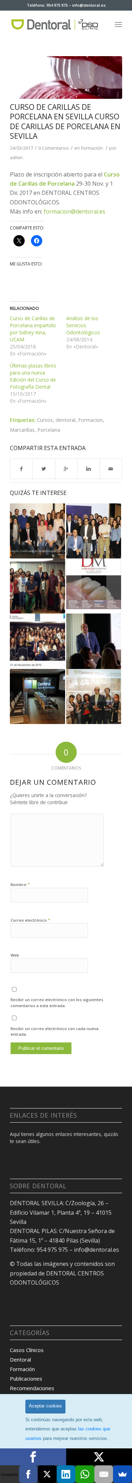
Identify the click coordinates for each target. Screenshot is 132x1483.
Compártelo (33, 1456)
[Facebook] (28, 1474)
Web (15, 955)
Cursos (45, 420)
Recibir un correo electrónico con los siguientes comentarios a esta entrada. (57, 1002)
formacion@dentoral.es (74, 211)
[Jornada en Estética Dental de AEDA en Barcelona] (37, 641)
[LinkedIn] (66, 1474)
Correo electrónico (30, 920)
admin (16, 157)
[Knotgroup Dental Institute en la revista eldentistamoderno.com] (93, 586)
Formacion (90, 420)
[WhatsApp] (84, 1474)
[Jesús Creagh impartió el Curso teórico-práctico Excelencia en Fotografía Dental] (93, 696)
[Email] (103, 1474)
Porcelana (48, 429)
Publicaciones (26, 1378)
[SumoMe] (122, 1474)
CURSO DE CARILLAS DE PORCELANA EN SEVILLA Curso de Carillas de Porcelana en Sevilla (65, 121)
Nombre (20, 884)
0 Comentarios (53, 148)
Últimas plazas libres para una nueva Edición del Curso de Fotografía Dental (33, 376)
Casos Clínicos (27, 1349)
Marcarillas (22, 429)
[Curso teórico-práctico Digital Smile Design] (93, 530)
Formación (92, 148)
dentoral (65, 420)
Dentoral (20, 1359)
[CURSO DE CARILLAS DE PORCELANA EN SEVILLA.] (66, 77)
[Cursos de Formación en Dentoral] (37, 696)
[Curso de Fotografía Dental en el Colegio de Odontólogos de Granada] (37, 586)
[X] (47, 1474)
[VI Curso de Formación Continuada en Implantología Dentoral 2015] (37, 530)
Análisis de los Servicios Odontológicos (83, 325)
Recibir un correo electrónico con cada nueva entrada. (55, 1031)
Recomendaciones (32, 1388)
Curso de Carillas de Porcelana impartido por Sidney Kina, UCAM (33, 329)
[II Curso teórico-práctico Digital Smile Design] (93, 641)
